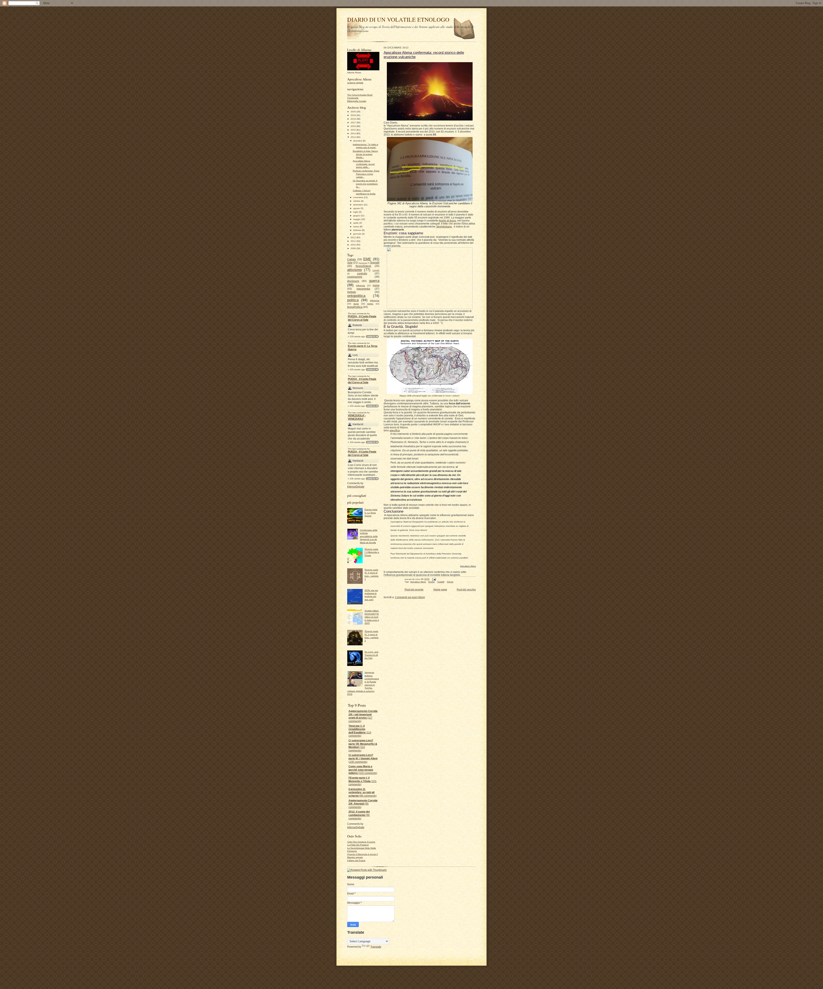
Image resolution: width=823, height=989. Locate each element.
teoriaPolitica (354, 307)
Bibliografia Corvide (356, 101)
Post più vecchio (466, 589)
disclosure (353, 281)
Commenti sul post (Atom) (410, 597)
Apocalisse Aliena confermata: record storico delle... (364, 164)
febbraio (357, 230)
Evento (431, 582)
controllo (362, 273)
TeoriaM (374, 262)
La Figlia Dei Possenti (358, 845)
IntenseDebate (355, 486)
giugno (357, 215)
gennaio (357, 234)
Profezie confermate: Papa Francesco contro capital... (366, 174)
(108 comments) (362, 758)
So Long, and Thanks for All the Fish (371, 655)
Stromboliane (444, 226)
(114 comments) (359, 731)
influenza (360, 285)
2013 (353, 137)
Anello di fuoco (447, 220)
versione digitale (355, 82)
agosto (357, 208)
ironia (376, 285)
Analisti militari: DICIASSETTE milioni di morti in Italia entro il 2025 (372, 617)
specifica (394, 430)
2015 (353, 130)
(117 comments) (363, 716)
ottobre (357, 201)
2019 (353, 115)
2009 (353, 248)
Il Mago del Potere (356, 860)
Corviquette (353, 98)
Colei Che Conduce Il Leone (361, 842)
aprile (356, 223)
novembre (358, 197)
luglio (356, 212)
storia (356, 304)
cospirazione (354, 276)
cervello (375, 270)
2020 (353, 111)
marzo (356, 226)
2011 (353, 241)
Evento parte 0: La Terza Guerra (362, 348)
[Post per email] (433, 579)
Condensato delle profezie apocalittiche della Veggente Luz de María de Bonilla (369, 536)
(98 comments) (362, 792)
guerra (374, 281)
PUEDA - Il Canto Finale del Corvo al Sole (362, 318)
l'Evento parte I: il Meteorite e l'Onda (372, 552)
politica (353, 300)
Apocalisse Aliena (418, 582)
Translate (375, 946)
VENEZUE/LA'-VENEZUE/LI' (357, 417)
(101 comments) (362, 781)
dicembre (358, 141)
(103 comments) (362, 770)
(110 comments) (362, 745)
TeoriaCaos (363, 263)
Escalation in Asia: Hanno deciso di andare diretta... (365, 154)
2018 (353, 119)
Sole (350, 262)
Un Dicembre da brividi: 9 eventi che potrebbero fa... (365, 183)
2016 (353, 126)
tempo (370, 304)
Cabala (351, 259)
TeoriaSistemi (363, 266)
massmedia (363, 288)
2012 (353, 237)
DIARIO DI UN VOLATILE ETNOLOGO (398, 19)
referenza (374, 300)
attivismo (354, 270)
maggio (357, 219)
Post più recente (414, 589)
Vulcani (450, 582)
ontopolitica (356, 296)
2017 (353, 122)
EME (367, 259)
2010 (353, 245)
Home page (440, 589)
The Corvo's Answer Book (359, 95)
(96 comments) (363, 804)
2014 (353, 133)
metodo (351, 292)
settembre (358, 204)
